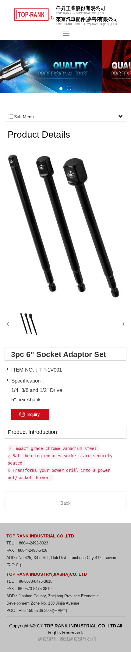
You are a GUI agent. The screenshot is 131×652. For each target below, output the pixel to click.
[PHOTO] (65, 227)
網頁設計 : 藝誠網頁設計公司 (67, 639)
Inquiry (33, 414)
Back (65, 503)
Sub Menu (23, 116)
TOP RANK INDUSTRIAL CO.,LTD (65, 15)
